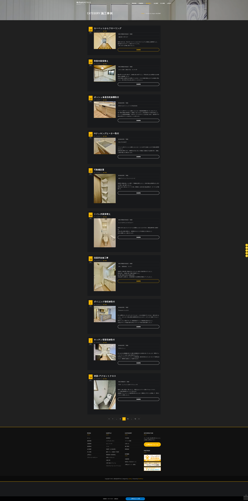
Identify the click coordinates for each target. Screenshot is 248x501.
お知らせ (127, 443)
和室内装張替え (101, 61)
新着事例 (89, 446)
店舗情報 (141, 3)
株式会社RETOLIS (84, 2)
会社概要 (156, 3)
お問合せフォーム (152, 444)
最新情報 (134, 3)
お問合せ (169, 3)
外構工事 (108, 460)
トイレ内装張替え (102, 214)
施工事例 (148, 3)
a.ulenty (97, 31)
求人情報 (162, 3)
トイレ (107, 446)
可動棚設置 (99, 169)
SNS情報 (127, 438)
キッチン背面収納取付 (104, 339)
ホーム (128, 3)
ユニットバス (109, 443)
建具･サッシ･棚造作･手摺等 (112, 452)
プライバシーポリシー (92, 457)
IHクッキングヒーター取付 (106, 133)
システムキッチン (110, 441)
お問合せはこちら (134, 498)
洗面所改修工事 (101, 257)
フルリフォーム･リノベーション (113, 465)
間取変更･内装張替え (111, 454)
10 (127, 419)
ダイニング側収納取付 (104, 301)
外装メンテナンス (110, 457)
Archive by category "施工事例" (153, 13)
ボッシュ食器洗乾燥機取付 (106, 97)
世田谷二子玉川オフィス (130, 461)
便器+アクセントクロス (105, 376)
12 (135, 419)
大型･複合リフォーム (111, 463)
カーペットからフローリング (108, 28)
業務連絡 (127, 449)
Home (142, 13)
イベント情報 (128, 441)
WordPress (140, 478)
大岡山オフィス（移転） (130, 464)
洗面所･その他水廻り (111, 449)
